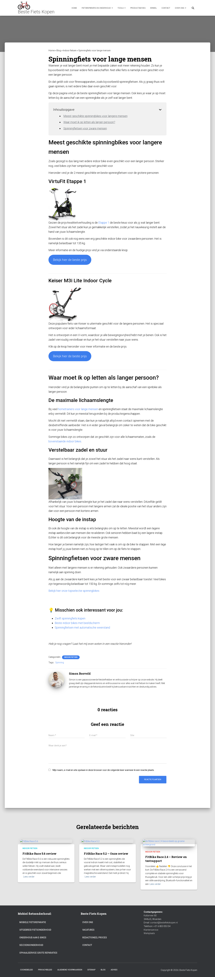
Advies (114, 970)
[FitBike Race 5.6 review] (29, 841)
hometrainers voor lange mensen (78, 409)
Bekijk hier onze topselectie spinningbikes (73, 590)
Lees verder (28, 876)
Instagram (144, 969)
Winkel (153, 8)
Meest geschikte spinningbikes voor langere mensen (95, 116)
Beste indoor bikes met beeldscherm (77, 623)
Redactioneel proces (94, 937)
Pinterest (133, 969)
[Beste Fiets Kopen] (36, 8)
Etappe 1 (103, 222)
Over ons (180, 8)
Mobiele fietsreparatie (32, 922)
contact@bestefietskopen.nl (164, 922)
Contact (165, 8)
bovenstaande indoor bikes (64, 441)
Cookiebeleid (26, 970)
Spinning (59, 662)
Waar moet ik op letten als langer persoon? (89, 122)
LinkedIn (139, 969)
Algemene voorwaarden (69, 970)
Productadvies (137, 8)
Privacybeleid (45, 970)
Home (74, 8)
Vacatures (88, 930)
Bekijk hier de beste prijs (70, 260)
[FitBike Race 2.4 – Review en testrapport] (169, 842)
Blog (59, 50)
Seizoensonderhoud (31, 945)
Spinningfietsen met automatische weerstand (82, 627)
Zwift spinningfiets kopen (70, 618)
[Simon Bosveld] (56, 679)
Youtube (122, 969)
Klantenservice (151, 930)
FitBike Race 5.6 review (40, 853)
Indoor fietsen (69, 50)
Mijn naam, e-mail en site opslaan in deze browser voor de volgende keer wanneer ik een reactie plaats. (103, 770)
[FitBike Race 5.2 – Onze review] (90, 841)
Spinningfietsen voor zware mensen (85, 128)
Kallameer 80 (150, 915)
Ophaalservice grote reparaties (38, 953)
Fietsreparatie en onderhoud (96, 8)
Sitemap (91, 970)
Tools (121, 8)
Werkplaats (149, 933)
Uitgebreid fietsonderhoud (35, 930)
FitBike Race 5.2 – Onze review (106, 853)
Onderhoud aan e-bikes (32, 937)
